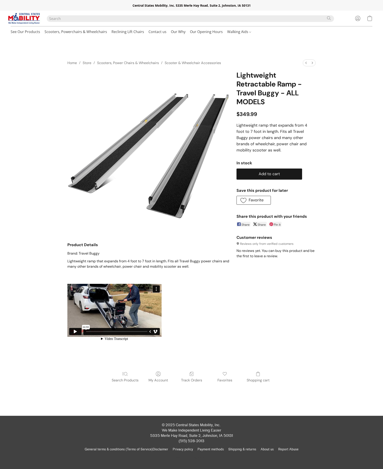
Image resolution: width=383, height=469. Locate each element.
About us (267, 449)
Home (72, 63)
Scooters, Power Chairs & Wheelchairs (128, 63)
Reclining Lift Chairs (127, 31)
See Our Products (25, 31)
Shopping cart (258, 380)
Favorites (224, 380)
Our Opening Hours (206, 31)
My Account (158, 380)
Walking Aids (238, 31)
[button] (24, 18)
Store (87, 63)
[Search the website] (329, 18)
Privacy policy (183, 449)
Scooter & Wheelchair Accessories (193, 63)
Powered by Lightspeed (191, 457)
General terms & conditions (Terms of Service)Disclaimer (126, 449)
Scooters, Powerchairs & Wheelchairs (76, 31)
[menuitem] (306, 63)
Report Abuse (288, 449)
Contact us (157, 31)
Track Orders (191, 380)
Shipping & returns (242, 449)
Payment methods (210, 449)
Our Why (178, 31)
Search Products (125, 380)
